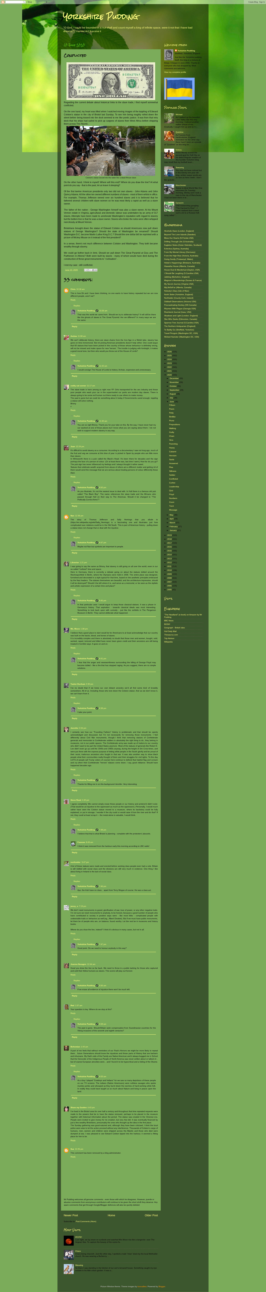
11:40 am (103, 421)
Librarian (75, 562)
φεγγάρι (78, 1237)
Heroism (173, 455)
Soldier (172, 475)
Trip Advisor (169, 638)
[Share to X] (90, 270)
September (175, 390)
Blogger (161, 1286)
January (173, 530)
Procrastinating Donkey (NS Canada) (180, 305)
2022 (169, 367)
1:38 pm (84, 629)
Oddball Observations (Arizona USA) (180, 301)
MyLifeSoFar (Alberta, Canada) (178, 287)
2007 (169, 582)
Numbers (173, 498)
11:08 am (82, 336)
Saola (171, 459)
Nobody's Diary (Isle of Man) (176, 291)
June (172, 401)
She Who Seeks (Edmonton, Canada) (180, 319)
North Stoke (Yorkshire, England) (178, 294)
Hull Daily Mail (170, 631)
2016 (169, 547)
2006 (169, 586)
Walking (172, 428)
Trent (171, 506)
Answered (173, 463)
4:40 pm (85, 800)
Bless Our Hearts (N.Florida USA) (179, 238)
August (173, 394)
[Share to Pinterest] (96, 270)
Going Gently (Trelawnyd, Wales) (178, 259)
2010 (169, 570)
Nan (72, 516)
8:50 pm (102, 487)
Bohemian (75, 1047)
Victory (179, 150)
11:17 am (91, 386)
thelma (74, 336)
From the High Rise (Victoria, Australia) (181, 256)
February (174, 526)
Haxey (172, 448)
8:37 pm (102, 780)
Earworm (180, 203)
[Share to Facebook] (93, 270)
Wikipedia (168, 642)
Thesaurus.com (171, 635)
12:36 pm (79, 516)
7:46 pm (102, 886)
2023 (169, 363)
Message (173, 510)
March (173, 522)
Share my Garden (79, 1107)
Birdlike (172, 417)
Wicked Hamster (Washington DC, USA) (181, 337)
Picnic (171, 420)
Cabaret (172, 451)
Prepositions (174, 424)
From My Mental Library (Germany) (179, 252)
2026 (169, 352)
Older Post (151, 1215)
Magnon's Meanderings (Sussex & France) (183, 280)
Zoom (171, 502)
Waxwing (79, 1265)
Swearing (180, 167)
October (173, 386)
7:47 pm (102, 944)
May (172, 515)
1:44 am (84, 1047)
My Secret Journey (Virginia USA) (179, 284)
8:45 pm (102, 600)
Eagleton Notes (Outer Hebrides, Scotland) (183, 245)
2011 (169, 566)
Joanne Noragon (78, 964)
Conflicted (173, 479)
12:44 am (91, 964)
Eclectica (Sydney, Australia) (176, 249)
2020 (169, 375)
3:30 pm (89, 684)
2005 (169, 589)
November (174, 382)
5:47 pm (85, 862)
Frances (81, 842)
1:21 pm (83, 562)
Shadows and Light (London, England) (181, 316)
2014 (169, 554)
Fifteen (172, 405)
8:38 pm (102, 708)
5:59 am (102, 1024)
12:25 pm (79, 1149)
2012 (169, 562)
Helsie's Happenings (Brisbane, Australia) (182, 263)
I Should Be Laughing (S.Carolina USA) (181, 273)
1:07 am (78, 1005)
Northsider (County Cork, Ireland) (178, 298)
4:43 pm (91, 1107)
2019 (169, 535)
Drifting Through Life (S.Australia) (179, 241)
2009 (169, 574)
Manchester (181, 185)
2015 (169, 551)
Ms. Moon (75, 629)
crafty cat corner (78, 386)
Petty (171, 413)
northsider (76, 862)
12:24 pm (80, 446)
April (172, 519)
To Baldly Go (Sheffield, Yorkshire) (179, 330)
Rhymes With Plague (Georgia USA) (180, 308)
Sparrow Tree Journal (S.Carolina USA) (181, 323)
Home (111, 1215)
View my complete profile (175, 72)
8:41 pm (102, 658)
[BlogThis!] (88, 270)
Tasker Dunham (78, 684)
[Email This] (85, 270)
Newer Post (71, 1215)
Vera (171, 440)
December (174, 378)
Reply (73, 300)
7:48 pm (102, 830)
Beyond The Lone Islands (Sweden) (180, 234)
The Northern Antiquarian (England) (179, 326)
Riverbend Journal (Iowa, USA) (177, 312)
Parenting (173, 444)
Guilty (171, 432)
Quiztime (179, 132)
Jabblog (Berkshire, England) (177, 277)
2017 (169, 543)
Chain (171, 436)
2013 (169, 558)
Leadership (174, 486)
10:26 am (103, 311)
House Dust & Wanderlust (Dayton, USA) (182, 270)
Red (72, 1005)
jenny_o (74, 906)
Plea (171, 467)
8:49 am (89, 842)
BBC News (168, 620)
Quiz (171, 490)
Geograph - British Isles (174, 628)
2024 (169, 359)
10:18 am (80, 289)
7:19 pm (82, 906)
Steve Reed (76, 800)
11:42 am (103, 366)
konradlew (142, 1286)
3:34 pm (82, 728)
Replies (77, 306)
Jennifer (74, 728)
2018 (169, 539)
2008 (169, 578)
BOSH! (167, 624)
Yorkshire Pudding (100, 16)
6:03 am (102, 1076)
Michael (179, 114)
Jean (73, 446)
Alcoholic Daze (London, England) (179, 231)
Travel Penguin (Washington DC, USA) (181, 333)
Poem (171, 409)
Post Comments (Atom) (86, 1221)
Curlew (172, 483)
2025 (169, 355)
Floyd (171, 494)
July (172, 398)
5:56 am (102, 985)
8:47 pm (102, 542)
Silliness (172, 471)
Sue (72, 1149)
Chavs (78, 1251)
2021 (169, 371)
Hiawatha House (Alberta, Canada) (179, 266)
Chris (73, 289)
